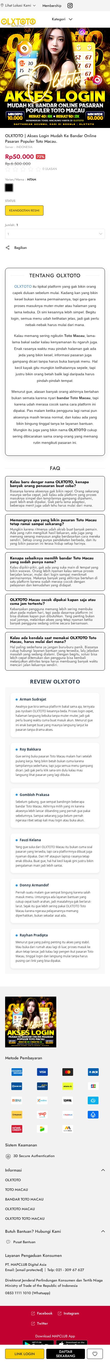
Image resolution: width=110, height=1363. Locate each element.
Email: (24, 1270)
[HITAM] (9, 187)
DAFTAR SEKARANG (65, 1353)
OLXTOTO (23, 286)
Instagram (71, 1313)
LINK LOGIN (25, 1353)
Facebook (44, 1313)
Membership (51, 5)
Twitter (42, 1323)
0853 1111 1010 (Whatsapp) (27, 1292)
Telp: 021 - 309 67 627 (65, 1270)
